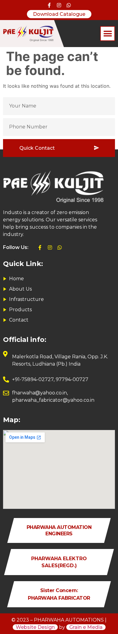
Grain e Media (86, 627)
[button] (107, 33)
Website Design (35, 627)
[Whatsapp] (68, 5)
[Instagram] (59, 5)
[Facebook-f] (49, 5)
